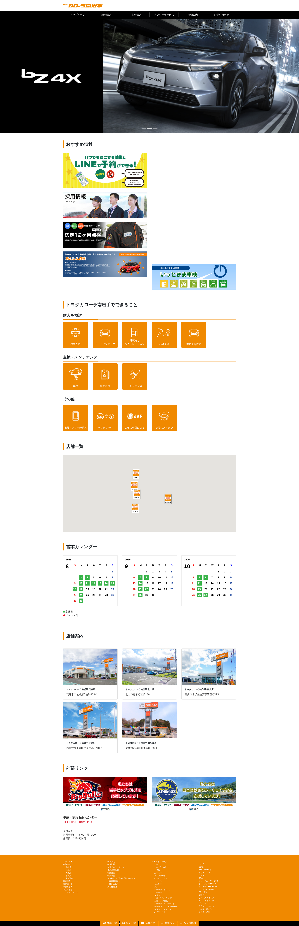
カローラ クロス (161, 901)
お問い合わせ (221, 14)
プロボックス (204, 912)
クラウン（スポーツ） (163, 909)
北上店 (68, 870)
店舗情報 (67, 864)
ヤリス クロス (204, 872)
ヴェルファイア (160, 878)
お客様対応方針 (114, 881)
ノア (156, 887)
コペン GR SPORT (206, 889)
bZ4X (201, 867)
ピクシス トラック (206, 900)
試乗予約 (131, 922)
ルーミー (158, 873)
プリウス (158, 895)
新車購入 (106, 14)
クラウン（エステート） (164, 903)
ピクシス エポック (206, 898)
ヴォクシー (159, 881)
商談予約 (112, 922)
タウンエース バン (206, 906)
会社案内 (111, 861)
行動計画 (111, 873)
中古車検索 (67, 889)
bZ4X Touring (205, 869)
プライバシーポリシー (116, 867)
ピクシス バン (204, 903)
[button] (22, 76)
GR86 (201, 895)
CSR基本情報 (113, 870)
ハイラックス (160, 912)
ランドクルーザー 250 (208, 886)
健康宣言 (111, 875)
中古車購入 (135, 14)
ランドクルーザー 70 (207, 884)
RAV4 (201, 878)
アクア (157, 864)
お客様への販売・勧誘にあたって (121, 878)
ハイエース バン (205, 909)
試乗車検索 (67, 884)
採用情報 (111, 864)
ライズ (201, 875)
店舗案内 (193, 14)
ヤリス (157, 870)
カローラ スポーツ (162, 867)
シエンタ (158, 884)
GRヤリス (203, 892)
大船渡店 (69, 878)
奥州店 (68, 873)
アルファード (160, 875)
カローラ (158, 892)
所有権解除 (112, 887)
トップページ (77, 14)
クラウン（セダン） (162, 889)
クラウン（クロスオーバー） (166, 906)
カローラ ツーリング (163, 898)
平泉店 (68, 875)
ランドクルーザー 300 (208, 881)
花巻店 (68, 867)
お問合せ (170, 922)
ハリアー (202, 864)
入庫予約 (151, 922)
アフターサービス (164, 14)
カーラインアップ (159, 861)
